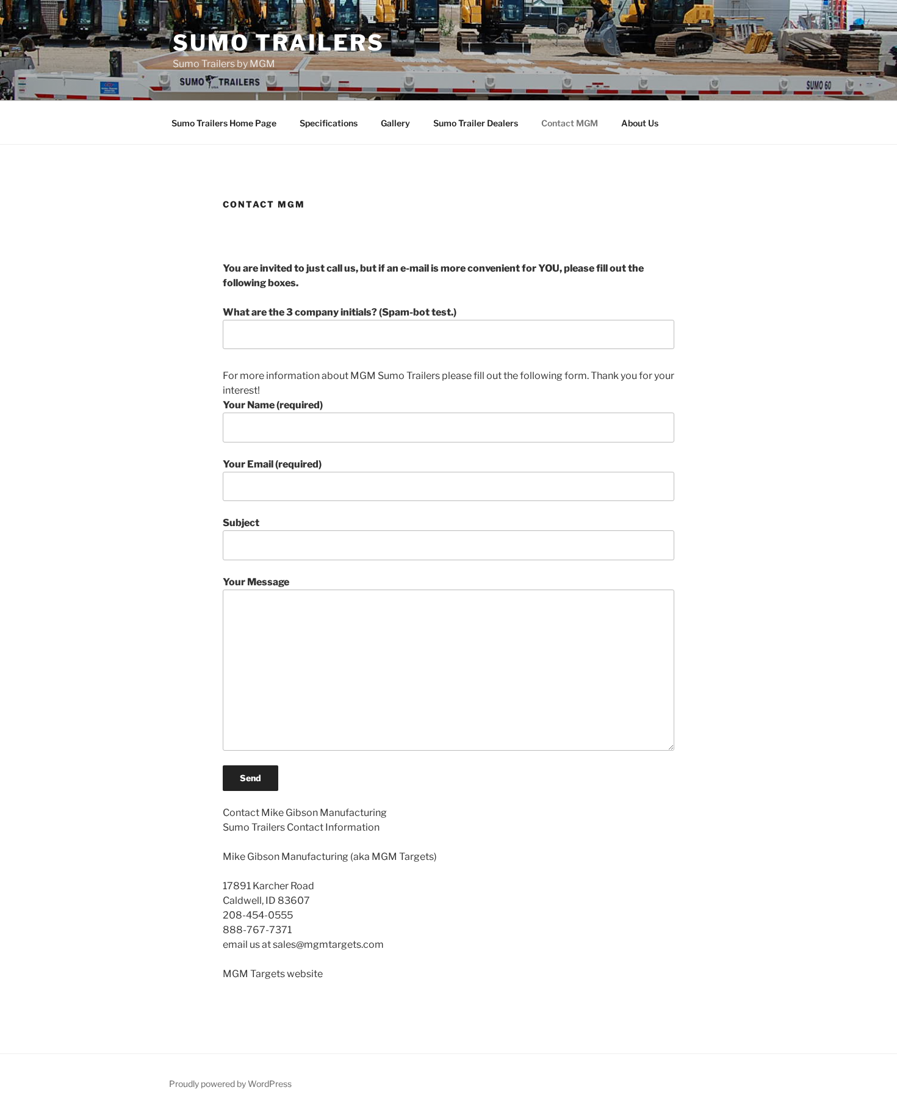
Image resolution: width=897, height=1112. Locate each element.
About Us (639, 123)
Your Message (256, 582)
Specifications (329, 123)
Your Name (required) (273, 405)
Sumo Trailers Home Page (223, 123)
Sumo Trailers (278, 42)
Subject (241, 523)
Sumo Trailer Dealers (475, 123)
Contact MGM (569, 123)
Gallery (395, 123)
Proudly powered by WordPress (230, 1083)
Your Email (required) (272, 464)
